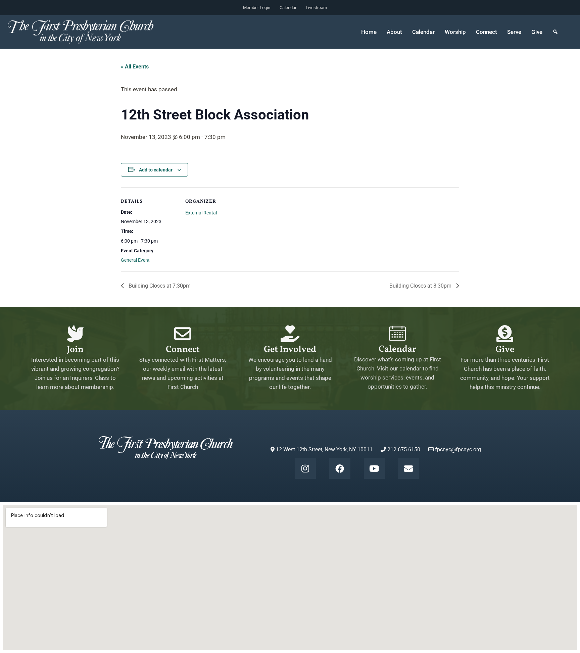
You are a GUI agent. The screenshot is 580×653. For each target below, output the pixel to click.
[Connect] (182, 333)
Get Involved (290, 349)
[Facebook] (339, 468)
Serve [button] (514, 32)
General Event (135, 260)
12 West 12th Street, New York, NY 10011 (324, 449)
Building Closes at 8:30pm (421, 286)
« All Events (135, 66)
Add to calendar (156, 169)
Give (536, 32)
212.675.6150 (403, 449)
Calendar (288, 7)
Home (369, 32)
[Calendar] (397, 333)
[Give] (504, 333)
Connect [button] (486, 32)
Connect (183, 349)
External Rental (201, 212)
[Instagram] (305, 468)
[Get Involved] (290, 333)
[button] (555, 32)
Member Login (256, 7)
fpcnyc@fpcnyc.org (458, 449)
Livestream (316, 7)
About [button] (394, 32)
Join (75, 349)
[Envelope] (408, 468)
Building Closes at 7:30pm (159, 286)
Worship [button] (455, 32)
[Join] (75, 333)
